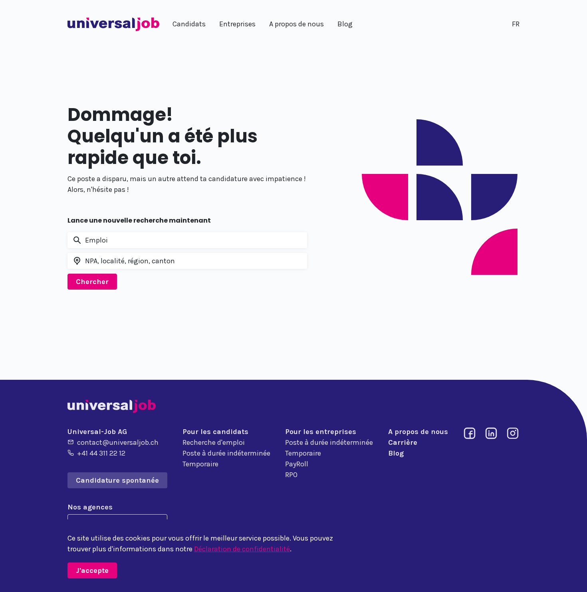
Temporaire (200, 464)
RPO (291, 474)
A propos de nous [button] (296, 24)
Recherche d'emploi (213, 442)
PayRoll (296, 464)
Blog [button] (345, 24)
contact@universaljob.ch (118, 442)
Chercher (92, 281)
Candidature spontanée (117, 480)
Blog (396, 453)
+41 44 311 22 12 (101, 453)
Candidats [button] (189, 24)
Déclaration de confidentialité (242, 549)
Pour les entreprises (320, 431)
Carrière (402, 442)
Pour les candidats (215, 431)
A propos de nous (418, 431)
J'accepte (92, 570)
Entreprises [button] (237, 24)
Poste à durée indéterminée (226, 453)
